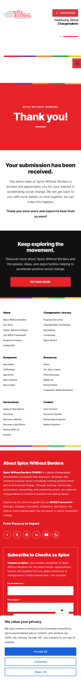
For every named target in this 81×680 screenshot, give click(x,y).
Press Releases (51, 374)
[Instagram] (27, 535)
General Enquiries (53, 414)
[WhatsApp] (56, 535)
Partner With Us (11, 429)
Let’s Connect (50, 409)
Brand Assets (50, 385)
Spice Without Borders (14, 319)
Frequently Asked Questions (58, 390)
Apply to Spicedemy (13, 409)
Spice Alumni (50, 340)
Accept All (40, 651)
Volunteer (8, 414)
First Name (14, 599)
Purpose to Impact (12, 340)
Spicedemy (49, 330)
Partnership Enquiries (55, 419)
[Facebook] (7, 535)
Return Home (40, 281)
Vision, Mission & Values (15, 330)
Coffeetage (9, 369)
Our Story (8, 325)
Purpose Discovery (53, 319)
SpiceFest (8, 374)
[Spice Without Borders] (17, 14)
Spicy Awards (10, 380)
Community (49, 335)
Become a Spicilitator (14, 424)
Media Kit (48, 380)
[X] (17, 535)
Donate (7, 434)
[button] (65, 13)
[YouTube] (46, 535)
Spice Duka (9, 385)
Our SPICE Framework (14, 335)
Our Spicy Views (52, 369)
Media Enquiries (52, 424)
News (46, 364)
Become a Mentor (12, 419)
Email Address (16, 583)
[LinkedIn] (36, 535)
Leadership (9, 345)
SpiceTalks (8, 364)
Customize (40, 661)
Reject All (40, 671)
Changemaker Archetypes (57, 325)
